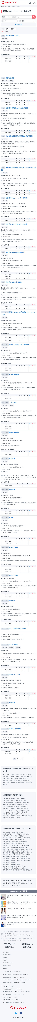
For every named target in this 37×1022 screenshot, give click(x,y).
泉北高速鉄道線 (26, 854)
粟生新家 (5, 780)
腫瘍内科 (13, 815)
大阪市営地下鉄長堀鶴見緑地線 (12, 864)
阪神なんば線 (7, 854)
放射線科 (5, 817)
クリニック (5, 312)
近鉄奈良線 (6, 843)
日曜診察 (4, 81)
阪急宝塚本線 (24, 851)
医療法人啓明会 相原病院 (14, 282)
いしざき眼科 (13, 644)
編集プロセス (9, 947)
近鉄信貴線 (14, 843)
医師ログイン (27, 947)
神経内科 (5, 804)
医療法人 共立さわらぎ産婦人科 (19, 344)
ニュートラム (22, 866)
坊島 (4, 778)
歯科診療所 (5, 374)
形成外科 (24, 812)
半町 (12, 778)
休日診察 (11, 81)
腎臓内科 (19, 804)
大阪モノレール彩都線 (20, 868)
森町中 (20, 780)
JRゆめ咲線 (14, 836)
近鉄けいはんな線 (8, 845)
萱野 (20, 778)
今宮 (24, 778)
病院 (3, 35)
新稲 (15, 780)
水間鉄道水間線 (7, 856)
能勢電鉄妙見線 (27, 870)
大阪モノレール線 (8, 868)
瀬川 (8, 778)
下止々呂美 (29, 782)
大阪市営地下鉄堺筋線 (9, 862)
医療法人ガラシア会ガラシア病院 (16, 224)
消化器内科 (6, 800)
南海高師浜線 (14, 847)
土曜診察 (4, 38)
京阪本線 (21, 849)
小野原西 (11, 776)
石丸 (29, 780)
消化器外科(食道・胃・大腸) (19, 800)
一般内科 (5, 798)
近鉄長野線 (21, 843)
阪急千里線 (22, 853)
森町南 (5, 784)
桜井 (8, 775)
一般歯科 (18, 817)
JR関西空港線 (27, 838)
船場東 (16, 778)
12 (22, 759)
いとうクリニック (15, 674)
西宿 (4, 782)
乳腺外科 (16, 806)
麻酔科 (30, 815)
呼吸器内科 (18, 802)
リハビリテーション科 (9, 812)
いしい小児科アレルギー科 (17, 628)
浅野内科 (12, 458)
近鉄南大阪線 (7, 841)
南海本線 (26, 845)
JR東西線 (21, 836)
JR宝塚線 (5, 839)
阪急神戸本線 (15, 851)
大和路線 (19, 834)
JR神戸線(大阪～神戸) (9, 834)
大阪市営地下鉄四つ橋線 (24, 858)
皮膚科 (19, 812)
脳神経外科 (12, 804)
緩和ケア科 (6, 815)
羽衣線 (20, 838)
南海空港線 (6, 847)
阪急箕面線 (15, 853)
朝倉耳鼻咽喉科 (14, 432)
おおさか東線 (13, 839)
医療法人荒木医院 (15, 728)
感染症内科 (20, 808)
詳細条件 (19, 24)
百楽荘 (25, 780)
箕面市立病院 (10, 78)
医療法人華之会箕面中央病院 (15, 252)
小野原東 (5, 776)
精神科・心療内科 (8, 814)
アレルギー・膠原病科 (9, 808)
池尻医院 (12, 600)
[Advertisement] (18, 69)
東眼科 (11, 517)
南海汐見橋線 (14, 849)
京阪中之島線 (7, 851)
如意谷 (11, 780)
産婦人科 (11, 810)
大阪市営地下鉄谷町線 (9, 858)
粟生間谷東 (21, 782)
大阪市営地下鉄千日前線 (24, 860)
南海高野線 (6, 849)
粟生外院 (29, 776)
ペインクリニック (24, 814)
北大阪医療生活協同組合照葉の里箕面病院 (19, 136)
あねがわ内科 (13, 575)
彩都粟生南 (14, 782)
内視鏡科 (24, 815)
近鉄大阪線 (15, 841)
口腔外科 (11, 817)
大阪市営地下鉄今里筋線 (10, 866)
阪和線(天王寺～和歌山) (10, 838)
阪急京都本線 (7, 853)
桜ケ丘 (25, 775)
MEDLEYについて (9, 944)
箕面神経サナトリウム (13, 35)
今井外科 (12, 702)
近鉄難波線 (21, 839)
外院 (8, 782)
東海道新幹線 (7, 832)
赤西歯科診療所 (14, 374)
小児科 (26, 808)
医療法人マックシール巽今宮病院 (16, 198)
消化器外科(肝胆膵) (8, 802)
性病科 (19, 815)
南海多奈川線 (23, 847)
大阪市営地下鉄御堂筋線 (20, 856)
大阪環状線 (6, 836)
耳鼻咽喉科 (22, 810)
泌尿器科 (25, 804)
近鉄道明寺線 (23, 841)
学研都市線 (26, 834)
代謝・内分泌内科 (8, 806)
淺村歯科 (12, 489)
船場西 (12, 775)
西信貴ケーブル (18, 845)
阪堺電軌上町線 (7, 870)
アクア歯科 (12, 402)
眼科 (17, 810)
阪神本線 (29, 853)
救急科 (16, 814)
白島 (22, 776)
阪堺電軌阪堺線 (17, 870)
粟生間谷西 (19, 775)
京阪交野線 (29, 849)
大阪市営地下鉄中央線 (9, 860)
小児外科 (5, 810)
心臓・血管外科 (21, 798)
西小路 (17, 776)
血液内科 (23, 806)
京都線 (21, 832)
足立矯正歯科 (13, 547)
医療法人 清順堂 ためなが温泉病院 (17, 108)
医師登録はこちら (27, 944)
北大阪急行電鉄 (16, 854)
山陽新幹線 (15, 832)
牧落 (29, 775)
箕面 (4, 775)
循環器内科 (12, 798)
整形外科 (29, 810)
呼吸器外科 (26, 802)
